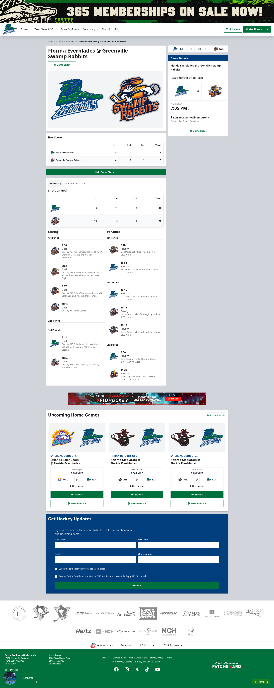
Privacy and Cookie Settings (148, 661)
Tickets (24, 29)
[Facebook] (116, 669)
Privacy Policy (156, 657)
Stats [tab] (84, 183)
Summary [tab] (55, 183)
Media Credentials (138, 657)
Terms (169, 657)
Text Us (263, 682)
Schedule (234, 29)
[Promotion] (137, 11)
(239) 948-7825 (11, 670)
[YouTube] (158, 669)
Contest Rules (119, 657)
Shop (104, 29)
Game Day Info (69, 29)
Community (89, 29)
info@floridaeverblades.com (18, 674)
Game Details (78, 503)
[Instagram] (127, 669)
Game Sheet (63, 64)
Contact (105, 657)
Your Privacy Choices (122, 661)
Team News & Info (44, 29)
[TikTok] (147, 669)
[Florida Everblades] (10, 29)
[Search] (116, 29)
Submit (137, 585)
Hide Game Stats (104, 172)
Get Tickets (255, 29)
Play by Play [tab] (71, 183)
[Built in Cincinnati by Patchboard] (226, 665)
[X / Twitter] (137, 669)
